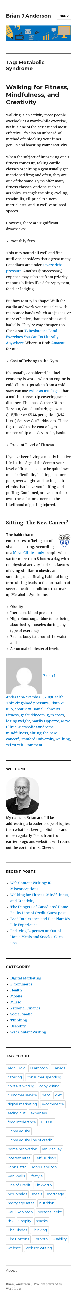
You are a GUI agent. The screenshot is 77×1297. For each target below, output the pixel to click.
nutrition (46, 1203)
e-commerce (53, 1104)
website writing (39, 1248)
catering (15, 1077)
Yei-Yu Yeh (14, 745)
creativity (23, 709)
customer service (22, 1095)
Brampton (39, 1068)
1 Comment (32, 745)
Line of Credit (19, 1185)
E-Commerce (21, 984)
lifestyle (36, 1176)
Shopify (24, 1221)
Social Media (21, 1014)
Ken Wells (16, 1176)
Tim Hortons (18, 1239)
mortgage (55, 1194)
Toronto (41, 1239)
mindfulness (17, 733)
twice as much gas (45, 391)
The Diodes (17, 1230)
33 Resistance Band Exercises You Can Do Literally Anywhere (32, 337)
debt (46, 1095)
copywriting (49, 1086)
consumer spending (44, 1077)
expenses (39, 1113)
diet (58, 1095)
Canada (59, 1068)
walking (63, 739)
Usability (18, 1026)
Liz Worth (43, 1185)
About (11, 1271)
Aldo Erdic (16, 1068)
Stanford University (37, 739)
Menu (64, 15)
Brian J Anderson (28, 16)
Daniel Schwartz (46, 709)
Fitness (12, 715)
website (14, 1248)
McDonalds (17, 1194)
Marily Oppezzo (45, 721)
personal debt (50, 1212)
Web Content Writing (28, 1032)
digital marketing (22, 1104)
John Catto (17, 1167)
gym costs (55, 715)
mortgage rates (21, 1203)
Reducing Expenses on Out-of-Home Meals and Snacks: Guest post (37, 937)
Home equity (19, 1131)
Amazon (58, 343)
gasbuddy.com (33, 715)
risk (10, 1221)
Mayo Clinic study (28, 553)
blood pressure (36, 703)
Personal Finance (25, 1008)
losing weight (18, 721)
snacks (41, 1221)
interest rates (19, 1158)
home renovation (22, 1149)
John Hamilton (44, 1167)
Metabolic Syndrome (36, 727)
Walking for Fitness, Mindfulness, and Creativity (37, 95)
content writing (21, 1086)
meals (37, 1194)
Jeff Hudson (45, 1158)
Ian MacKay (52, 1149)
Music (15, 1002)
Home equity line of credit (30, 1140)
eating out (17, 1113)
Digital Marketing (25, 978)
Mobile (16, 996)
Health (58, 697)
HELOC (47, 1122)
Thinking (14, 703)
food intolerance (22, 1122)
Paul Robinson (20, 1212)
